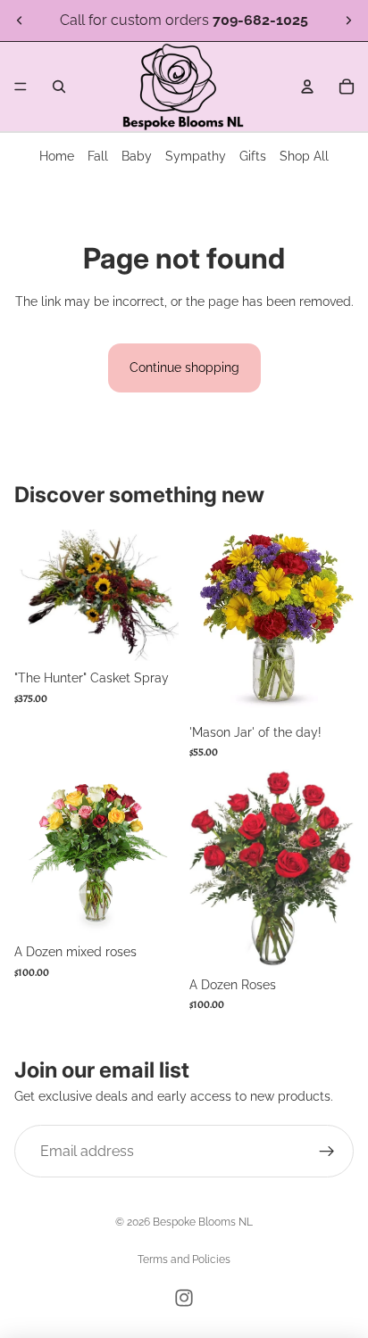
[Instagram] (184, 1298)
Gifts (252, 156)
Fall (98, 156)
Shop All (304, 156)
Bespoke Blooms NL (203, 1222)
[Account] (307, 86)
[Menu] (20, 86)
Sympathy (195, 156)
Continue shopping (184, 367)
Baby (136, 156)
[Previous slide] (19, 20)
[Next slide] (348, 20)
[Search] (59, 86)
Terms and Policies (184, 1259)
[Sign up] (327, 1151)
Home (56, 156)
